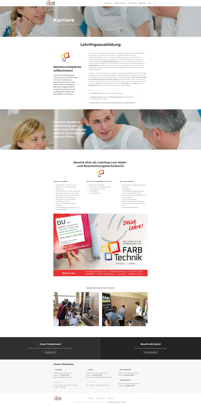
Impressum (110, 402)
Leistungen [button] (108, 3)
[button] (154, 3)
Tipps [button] (150, 3)
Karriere (90, 398)
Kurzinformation (96, 93)
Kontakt (110, 398)
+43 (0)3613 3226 (64, 375)
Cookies (124, 402)
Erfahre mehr (50, 352)
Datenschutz (117, 402)
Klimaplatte (101, 398)
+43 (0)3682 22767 (129, 385)
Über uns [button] (142, 3)
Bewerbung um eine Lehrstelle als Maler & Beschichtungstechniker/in (113, 103)
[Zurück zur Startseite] (50, 3)
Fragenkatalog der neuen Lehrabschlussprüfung (106, 97)
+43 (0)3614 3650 (129, 375)
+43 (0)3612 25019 (97, 375)
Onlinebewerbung (151, 352)
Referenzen (132, 3)
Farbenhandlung (120, 3)
